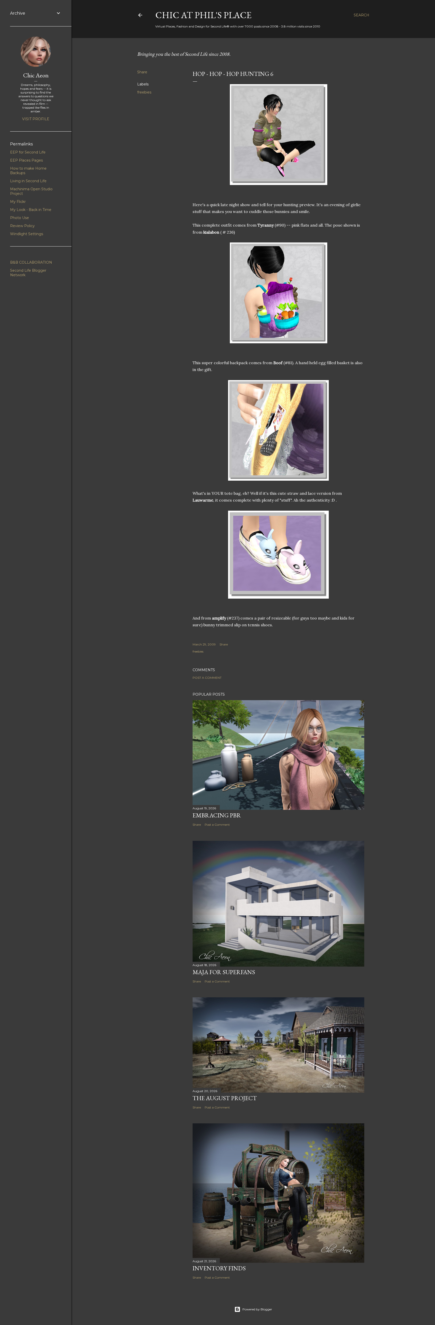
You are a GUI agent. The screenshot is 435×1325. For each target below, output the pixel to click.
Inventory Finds (219, 1268)
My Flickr (18, 201)
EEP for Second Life (28, 152)
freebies (144, 92)
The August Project (225, 1098)
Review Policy (22, 226)
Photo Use (19, 217)
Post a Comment (207, 678)
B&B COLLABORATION (31, 262)
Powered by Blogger (257, 1309)
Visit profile (35, 119)
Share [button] (142, 72)
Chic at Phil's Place (203, 15)
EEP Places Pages (26, 160)
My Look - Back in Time (30, 209)
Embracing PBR (217, 815)
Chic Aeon (36, 75)
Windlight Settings (26, 234)
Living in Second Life (28, 181)
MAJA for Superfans (224, 972)
